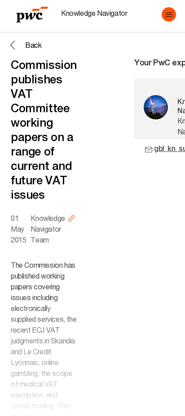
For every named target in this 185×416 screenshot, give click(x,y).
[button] (169, 14)
